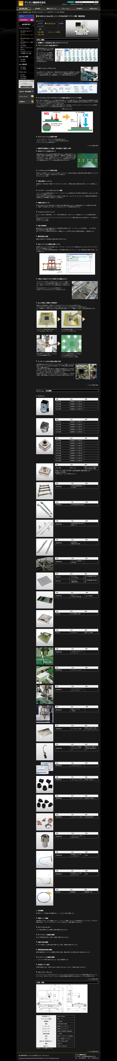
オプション (51, 32)
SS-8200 (22, 61)
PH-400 (22, 75)
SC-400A (23, 67)
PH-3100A (23, 76)
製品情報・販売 (24, 8)
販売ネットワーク (51, 8)
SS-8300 (22, 59)
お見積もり (79, 8)
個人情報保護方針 (23, 1055)
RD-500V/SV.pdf (50, 23)
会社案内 (38, 8)
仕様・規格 (41, 34)
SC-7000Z (23, 69)
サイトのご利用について (35, 1055)
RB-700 (23, 49)
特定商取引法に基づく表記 (76, 4)
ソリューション (65, 8)
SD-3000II (23, 45)
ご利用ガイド (65, 4)
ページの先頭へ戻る (93, 145)
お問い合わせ (93, 8)
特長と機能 (41, 32)
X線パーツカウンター (26, 47)
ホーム (20, 12)
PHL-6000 (23, 78)
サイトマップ (88, 4)
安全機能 (57, 32)
